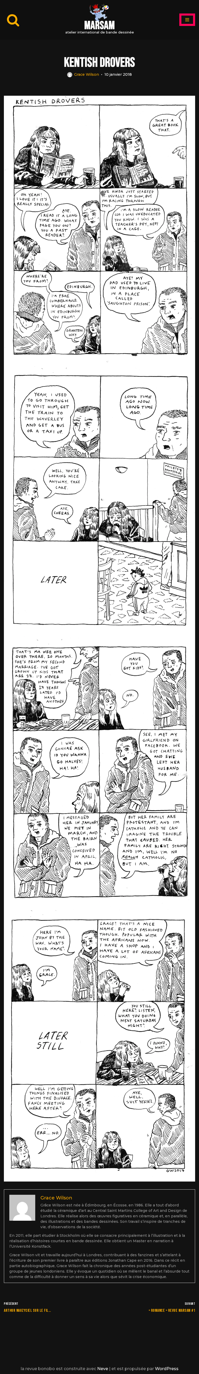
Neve (102, 1368)
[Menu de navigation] (187, 19)
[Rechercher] (13, 19)
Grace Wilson (86, 74)
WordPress (167, 1368)
